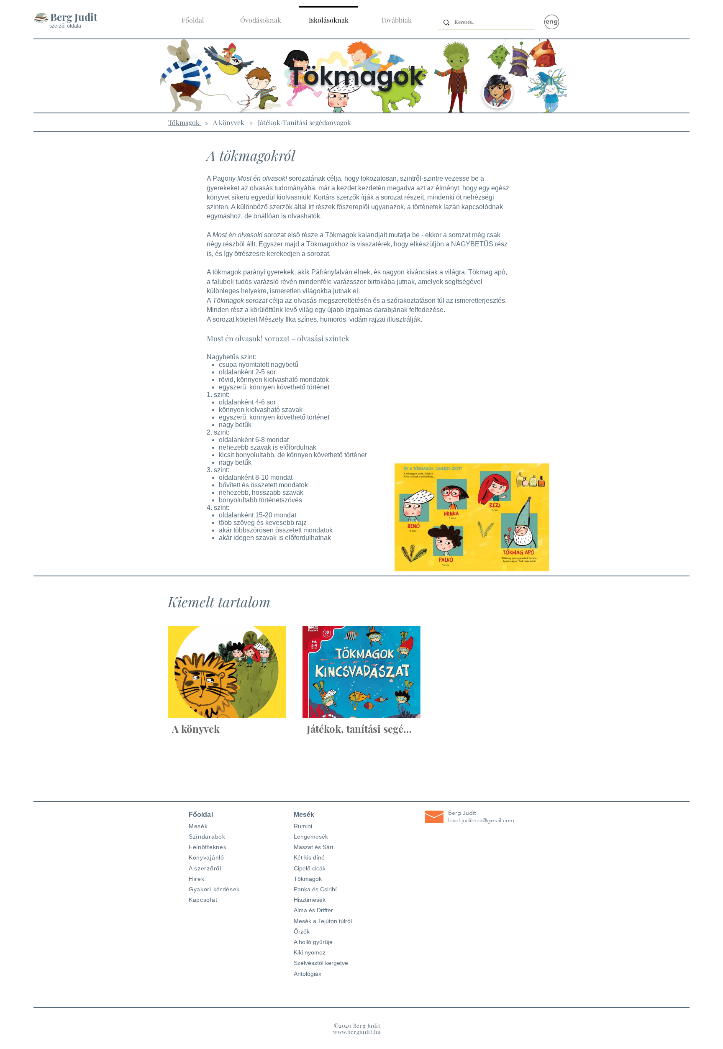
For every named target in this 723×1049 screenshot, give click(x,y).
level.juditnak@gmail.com (481, 820)
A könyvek (228, 122)
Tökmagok (184, 122)
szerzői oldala (65, 26)
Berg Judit (73, 16)
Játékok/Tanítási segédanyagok (304, 122)
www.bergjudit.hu (357, 1031)
